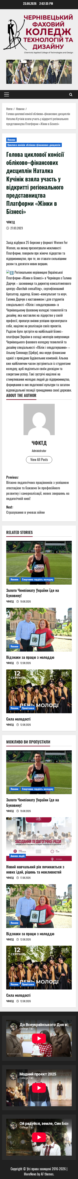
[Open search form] (70, 94)
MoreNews (30, 1173)
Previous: (37, 488)
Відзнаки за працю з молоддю (30, 657)
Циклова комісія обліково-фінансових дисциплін (34, 145)
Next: (25, 510)
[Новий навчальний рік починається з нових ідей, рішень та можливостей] (39, 839)
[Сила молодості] (39, 691)
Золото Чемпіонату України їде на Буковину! (32, 593)
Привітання (28, 708)
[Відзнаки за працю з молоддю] (39, 630)
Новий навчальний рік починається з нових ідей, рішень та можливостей (35, 869)
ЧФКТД (10, 222)
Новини (11, 139)
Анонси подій (18, 856)
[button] (6, 94)
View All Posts (39, 459)
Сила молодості (18, 719)
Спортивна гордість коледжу (37, 579)
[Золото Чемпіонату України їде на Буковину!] (39, 563)
